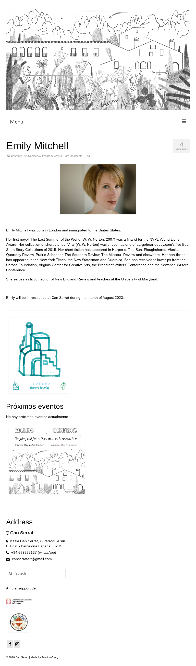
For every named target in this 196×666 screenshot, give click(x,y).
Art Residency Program (38, 155)
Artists (58, 155)
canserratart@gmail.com (31, 559)
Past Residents (73, 155)
